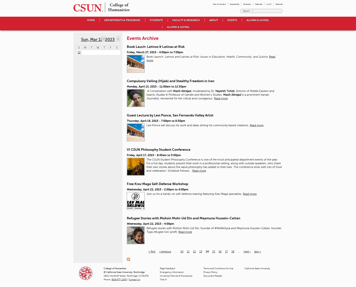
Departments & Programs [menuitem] (122, 20)
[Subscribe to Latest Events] (129, 259)
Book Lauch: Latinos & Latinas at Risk (156, 47)
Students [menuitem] (156, 20)
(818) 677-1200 (119, 279)
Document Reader (212, 276)
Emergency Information (172, 272)
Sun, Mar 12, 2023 (98, 39)
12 (194, 251)
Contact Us (134, 279)
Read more (221, 98)
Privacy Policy (210, 272)
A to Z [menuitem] (268, 4)
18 (232, 251)
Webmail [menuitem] (279, 4)
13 (200, 251)
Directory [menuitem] (247, 4)
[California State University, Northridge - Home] (87, 8)
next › (247, 251)
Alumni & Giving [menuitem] (258, 20)
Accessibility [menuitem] (234, 4)
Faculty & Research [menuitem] (186, 20)
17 (226, 251)
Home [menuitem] (91, 20)
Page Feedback (167, 268)
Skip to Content (219, 4)
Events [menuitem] (232, 20)
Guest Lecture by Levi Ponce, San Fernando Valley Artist (170, 115)
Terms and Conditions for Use (218, 268)
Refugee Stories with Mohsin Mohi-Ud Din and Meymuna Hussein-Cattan (183, 218)
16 (220, 251)
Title (163, 279)
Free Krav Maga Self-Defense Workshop (157, 184)
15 (213, 251)
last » (257, 251)
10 (181, 251)
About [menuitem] (213, 20)
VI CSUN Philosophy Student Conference (158, 149)
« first (152, 251)
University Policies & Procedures (176, 276)
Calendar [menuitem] (259, 4)
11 (188, 251)
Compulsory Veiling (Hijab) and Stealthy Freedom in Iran (170, 81)
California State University (257, 268)
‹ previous (165, 251)
